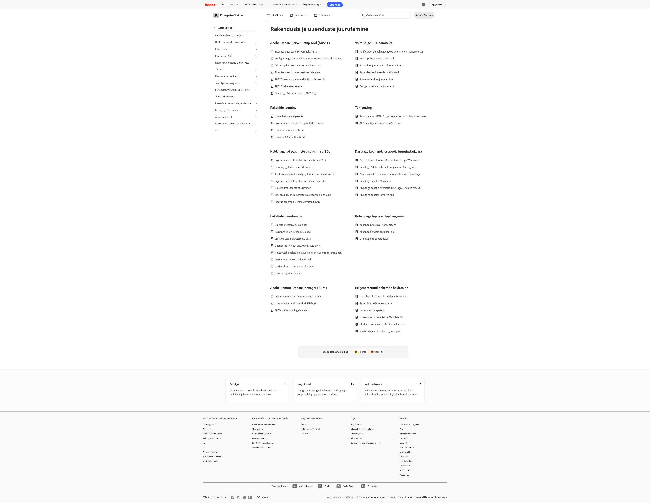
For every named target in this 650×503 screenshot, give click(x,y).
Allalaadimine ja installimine (362, 429)
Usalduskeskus (406, 461)
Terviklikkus (405, 466)
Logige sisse (436, 4)
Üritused (403, 438)
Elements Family (210, 452)
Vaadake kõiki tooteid (261, 447)
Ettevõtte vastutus (407, 447)
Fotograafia (208, 429)
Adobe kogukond (357, 434)
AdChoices (442, 497)
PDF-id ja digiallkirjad (254, 4)
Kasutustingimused (379, 497)
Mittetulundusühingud (310, 429)
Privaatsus (364, 497)
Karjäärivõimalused (408, 434)
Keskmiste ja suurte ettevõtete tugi (365, 443)
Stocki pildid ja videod (212, 456)
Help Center (356, 424)
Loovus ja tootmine (260, 438)
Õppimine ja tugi (311, 4)
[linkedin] (250, 497)
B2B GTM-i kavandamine (262, 443)
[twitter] (244, 497)
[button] (423, 4)
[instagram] (238, 497)
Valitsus (304, 434)
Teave (402, 429)
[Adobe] (210, 4)
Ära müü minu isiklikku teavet (420, 497)
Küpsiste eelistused (397, 497)
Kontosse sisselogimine (409, 424)
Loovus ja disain (227, 4)
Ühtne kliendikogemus (261, 434)
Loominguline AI (210, 424)
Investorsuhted (406, 452)
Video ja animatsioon (212, 438)
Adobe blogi (405, 475)
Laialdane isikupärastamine (263, 424)
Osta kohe (335, 4)
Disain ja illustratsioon (212, 434)
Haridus (304, 424)
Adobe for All (405, 470)
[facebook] (232, 497)
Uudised (403, 443)
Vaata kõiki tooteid (211, 461)
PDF (205, 443)
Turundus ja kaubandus (283, 4)
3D (204, 447)
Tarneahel (404, 456)
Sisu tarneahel (258, 429)
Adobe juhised (356, 438)
